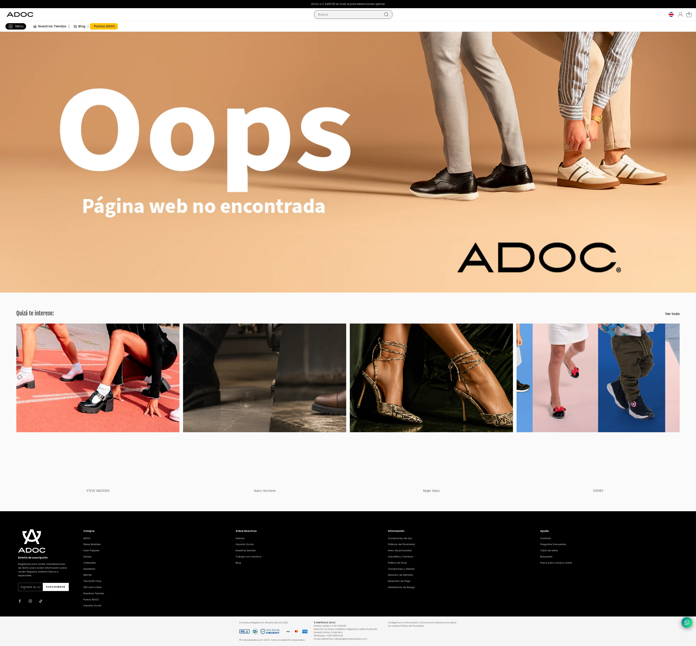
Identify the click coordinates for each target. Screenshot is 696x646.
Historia (240, 538)
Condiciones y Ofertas (401, 569)
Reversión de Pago (399, 581)
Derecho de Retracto (400, 575)
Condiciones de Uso (400, 538)
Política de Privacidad (412, 625)
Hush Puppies (91, 550)
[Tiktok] (40, 601)
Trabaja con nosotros (248, 556)
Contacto (545, 538)
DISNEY (598, 491)
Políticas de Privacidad (401, 544)
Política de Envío (397, 562)
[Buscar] (386, 14)
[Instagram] (30, 601)
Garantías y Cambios (400, 556)
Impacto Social (92, 605)
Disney (87, 556)
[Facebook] (19, 601)
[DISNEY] (598, 405)
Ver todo (672, 314)
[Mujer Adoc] (431, 405)
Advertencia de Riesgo (401, 587)
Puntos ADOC (91, 599)
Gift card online (92, 587)
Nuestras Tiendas (93, 593)
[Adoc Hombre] (264, 405)
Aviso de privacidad (400, 550)
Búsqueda (546, 556)
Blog (238, 562)
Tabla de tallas (549, 550)
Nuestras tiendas (246, 550)
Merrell (87, 575)
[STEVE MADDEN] (97, 405)
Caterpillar (89, 562)
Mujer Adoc (431, 491)
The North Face (92, 581)
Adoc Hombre (265, 491)
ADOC (86, 538)
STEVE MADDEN (97, 491)
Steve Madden (92, 544)
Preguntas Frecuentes (553, 544)
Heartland (89, 569)
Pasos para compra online (556, 562)
